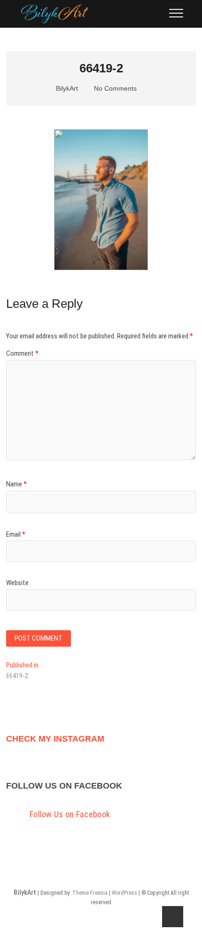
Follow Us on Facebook (64, 785)
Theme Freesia (90, 893)
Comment (22, 353)
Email (15, 534)
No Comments (114, 88)
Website (17, 583)
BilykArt (66, 88)
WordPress (124, 893)
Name (16, 484)
